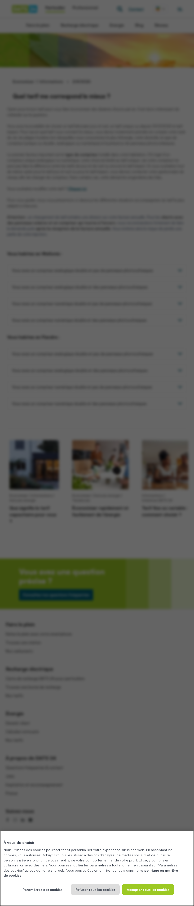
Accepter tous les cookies (148, 889)
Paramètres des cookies (42, 889)
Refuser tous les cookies (95, 889)
